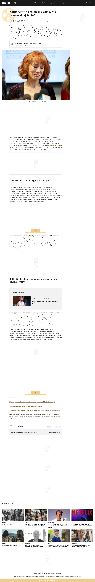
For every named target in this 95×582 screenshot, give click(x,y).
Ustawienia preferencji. (50, 576)
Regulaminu (32, 576)
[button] (37, 2)
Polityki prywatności (41, 576)
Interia (3, 6)
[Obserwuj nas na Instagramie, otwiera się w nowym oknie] (59, 432)
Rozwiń (34, 231)
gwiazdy (22, 195)
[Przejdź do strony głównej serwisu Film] (13, 3)
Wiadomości (11, 6)
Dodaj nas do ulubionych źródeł (27, 45)
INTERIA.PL (62, 576)
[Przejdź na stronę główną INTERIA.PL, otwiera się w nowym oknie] (6, 3)
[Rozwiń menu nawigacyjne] (92, 2)
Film (6, 6)
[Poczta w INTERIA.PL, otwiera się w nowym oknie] (89, 2)
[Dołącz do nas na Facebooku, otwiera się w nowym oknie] (57, 432)
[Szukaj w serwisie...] (87, 2)
